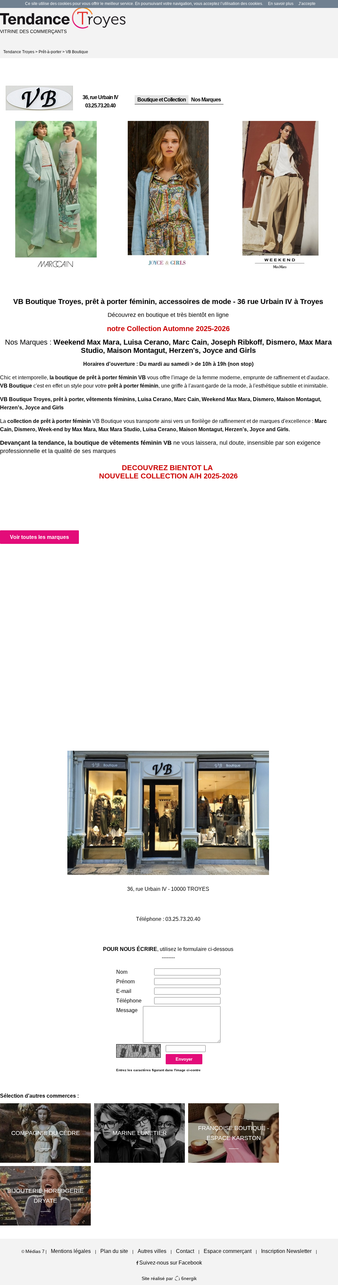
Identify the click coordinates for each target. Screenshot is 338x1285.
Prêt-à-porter (50, 52)
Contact (185, 1251)
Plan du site (114, 1251)
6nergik (188, 1278)
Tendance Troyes (18, 52)
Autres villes (152, 1251)
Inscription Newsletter (286, 1251)
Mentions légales (71, 1251)
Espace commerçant (228, 1251)
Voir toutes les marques (39, 537)
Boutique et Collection (161, 99)
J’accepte (307, 3)
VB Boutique (77, 52)
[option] (56, 196)
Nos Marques (206, 99)
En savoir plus (280, 3)
